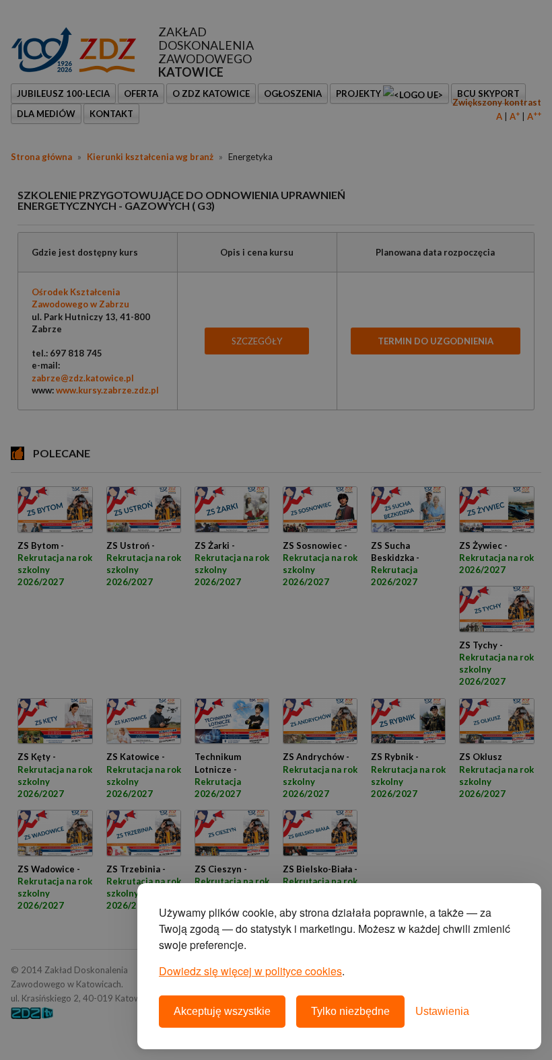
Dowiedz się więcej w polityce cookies (250, 971)
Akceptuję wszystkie (222, 1011)
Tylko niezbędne (350, 1011)
